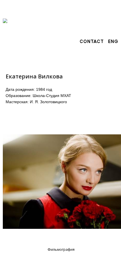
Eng (113, 41)
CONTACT (92, 41)
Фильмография (61, 249)
